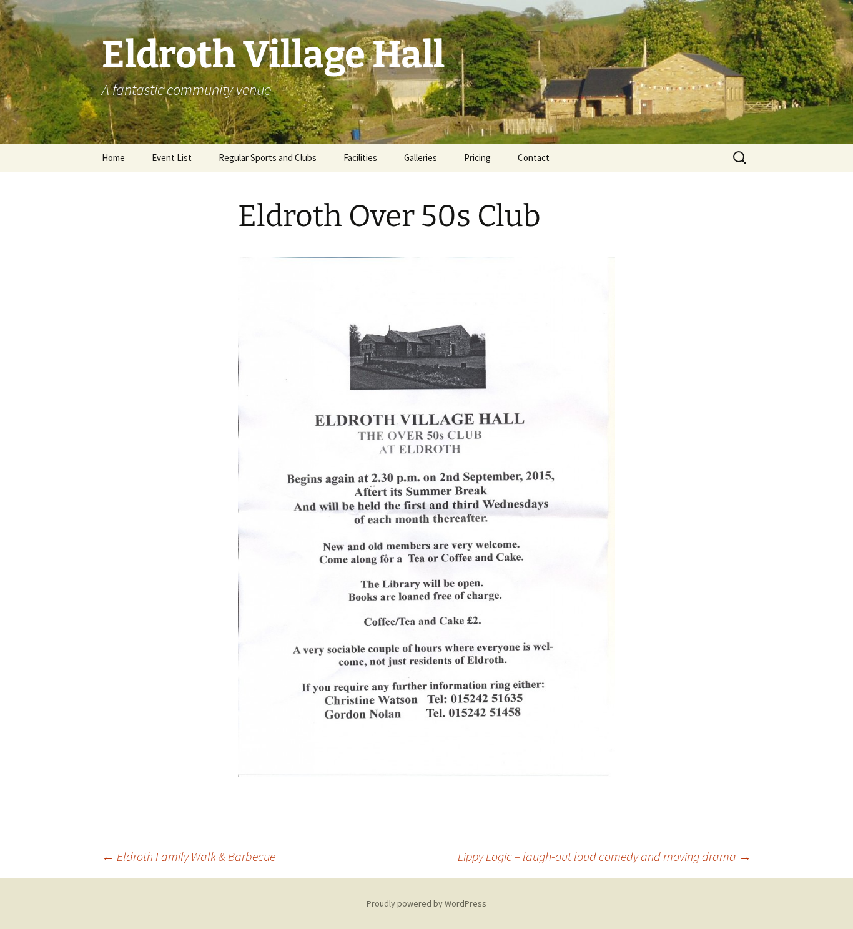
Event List (172, 158)
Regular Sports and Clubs (268, 158)
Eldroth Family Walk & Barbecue (188, 856)
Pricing (477, 158)
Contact (534, 158)
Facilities (360, 158)
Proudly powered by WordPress (426, 903)
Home (113, 158)
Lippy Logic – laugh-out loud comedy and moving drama (604, 856)
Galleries (420, 158)
